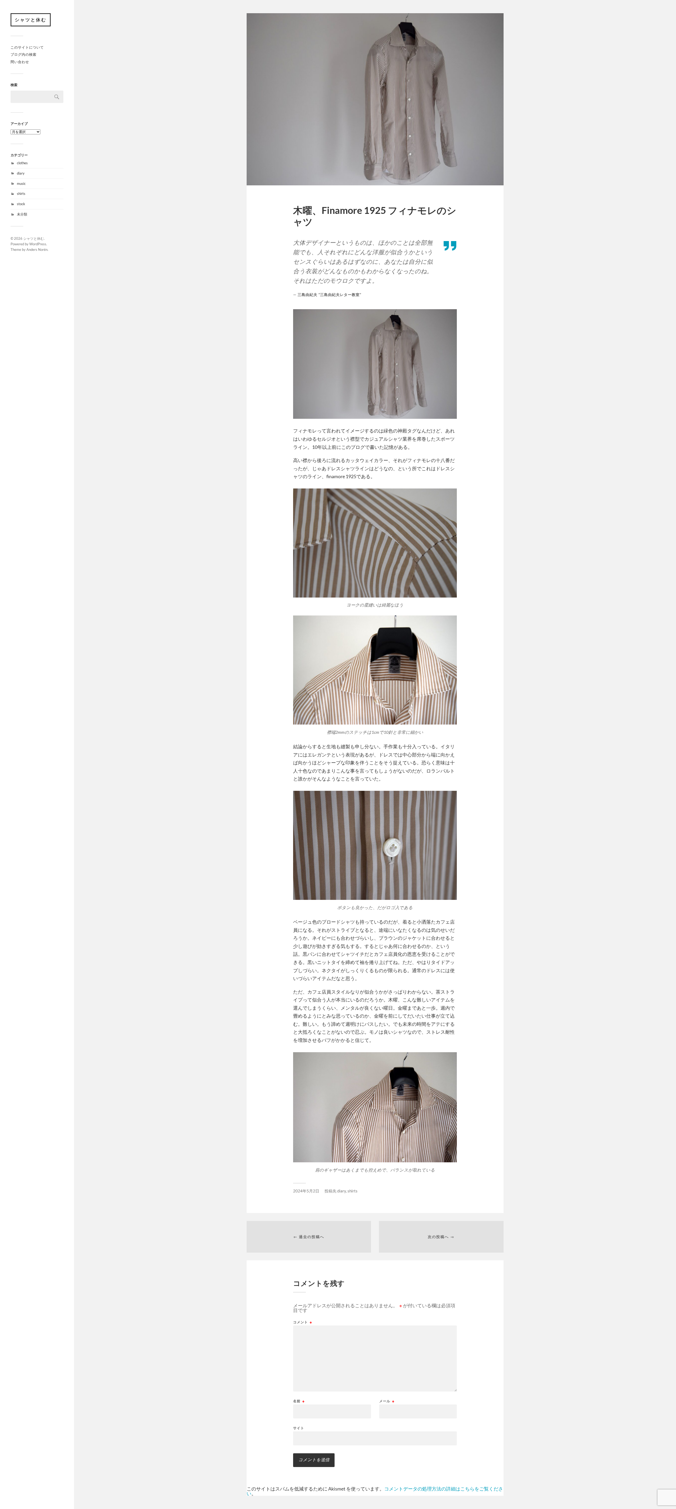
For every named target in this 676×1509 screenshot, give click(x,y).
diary (21, 173)
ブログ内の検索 (23, 54)
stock (21, 204)
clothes (22, 163)
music (21, 183)
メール (387, 1401)
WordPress (37, 244)
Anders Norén (37, 249)
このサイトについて (27, 47)
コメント (302, 1322)
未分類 (22, 214)
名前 (299, 1401)
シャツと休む (30, 19)
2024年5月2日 (306, 1190)
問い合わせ (20, 62)
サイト (298, 1428)
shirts (21, 193)
